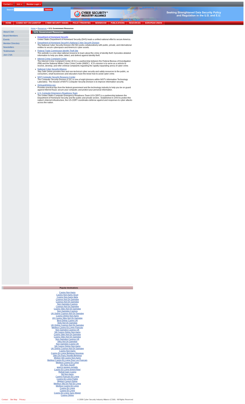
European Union (153, 23)
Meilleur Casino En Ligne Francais (67, 327)
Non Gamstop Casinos (67, 304)
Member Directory (11, 43)
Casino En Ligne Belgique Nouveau (67, 353)
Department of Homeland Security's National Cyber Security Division (68, 43)
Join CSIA (7, 55)
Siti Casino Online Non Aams (67, 332)
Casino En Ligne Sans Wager (67, 393)
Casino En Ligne (67, 388)
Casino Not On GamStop (28, 23)
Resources (42, 28)
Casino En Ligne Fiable (67, 379)
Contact (5, 399)
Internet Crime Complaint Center (52, 59)
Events (6, 39)
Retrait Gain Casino (67, 372)
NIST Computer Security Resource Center (56, 77)
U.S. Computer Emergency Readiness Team (58, 93)
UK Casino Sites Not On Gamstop (67, 318)
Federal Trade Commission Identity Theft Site (58, 51)
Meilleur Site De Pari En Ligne (67, 383)
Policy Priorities (81, 23)
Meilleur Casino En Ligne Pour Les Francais (67, 360)
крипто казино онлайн (67, 367)
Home (33, 28)
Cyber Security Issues (56, 23)
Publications (117, 23)
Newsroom (100, 23)
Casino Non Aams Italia (67, 297)
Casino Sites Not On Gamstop (67, 309)
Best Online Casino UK (67, 320)
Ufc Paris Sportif (67, 365)
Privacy (22, 399)
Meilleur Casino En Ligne (67, 362)
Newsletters (8, 47)
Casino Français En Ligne (67, 376)
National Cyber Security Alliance (52, 69)
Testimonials (9, 51)
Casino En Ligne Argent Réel (67, 369)
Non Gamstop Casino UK (67, 344)
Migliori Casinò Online (67, 381)
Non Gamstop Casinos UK (67, 330)
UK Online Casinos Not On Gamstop (67, 313)
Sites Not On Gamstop (67, 341)
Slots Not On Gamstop (67, 323)
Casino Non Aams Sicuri (67, 295)
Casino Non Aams (67, 292)
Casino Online (67, 395)
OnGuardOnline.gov (47, 85)
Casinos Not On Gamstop (67, 299)
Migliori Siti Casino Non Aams (67, 358)
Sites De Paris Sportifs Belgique (67, 355)
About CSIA (8, 32)
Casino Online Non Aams (67, 316)
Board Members (10, 36)
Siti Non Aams (67, 374)
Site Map (13, 399)
